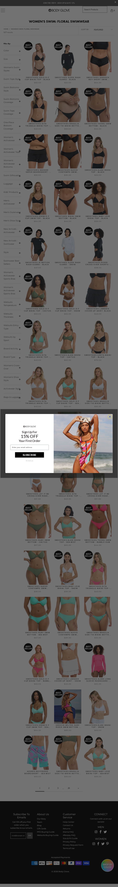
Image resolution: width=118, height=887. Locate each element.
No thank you (29, 460)
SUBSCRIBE (29, 454)
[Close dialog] (110, 417)
